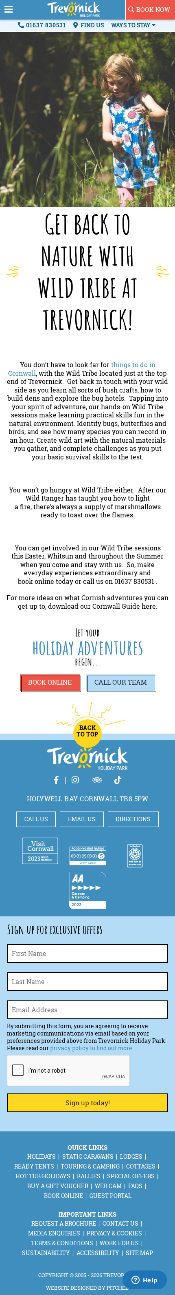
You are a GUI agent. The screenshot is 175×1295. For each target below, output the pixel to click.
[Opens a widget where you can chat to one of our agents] (144, 1281)
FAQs (135, 1186)
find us (91, 25)
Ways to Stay (131, 25)
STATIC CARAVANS (88, 1156)
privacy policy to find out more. (91, 1048)
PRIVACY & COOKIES (114, 1233)
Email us (82, 819)
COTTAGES (140, 1166)
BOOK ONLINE (63, 1196)
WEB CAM (108, 1186)
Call (120, 682)
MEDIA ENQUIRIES (54, 1233)
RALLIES (89, 1176)
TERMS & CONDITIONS (62, 1243)
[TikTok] (118, 779)
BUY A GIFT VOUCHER (57, 1186)
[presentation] (69, 1071)
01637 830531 (46, 25)
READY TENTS (34, 1166)
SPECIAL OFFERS (131, 1176)
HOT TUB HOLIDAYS (42, 1176)
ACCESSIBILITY (98, 1253)
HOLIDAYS (41, 1156)
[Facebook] (56, 780)
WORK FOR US (119, 1243)
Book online (50, 682)
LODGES (131, 1156)
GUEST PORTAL (110, 1196)
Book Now (153, 9)
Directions (133, 819)
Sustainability (46, 1253)
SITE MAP (139, 1253)
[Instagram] (76, 780)
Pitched (118, 1287)
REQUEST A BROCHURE (63, 1223)
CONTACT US (120, 1223)
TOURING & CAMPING (90, 1166)
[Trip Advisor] (97, 780)
